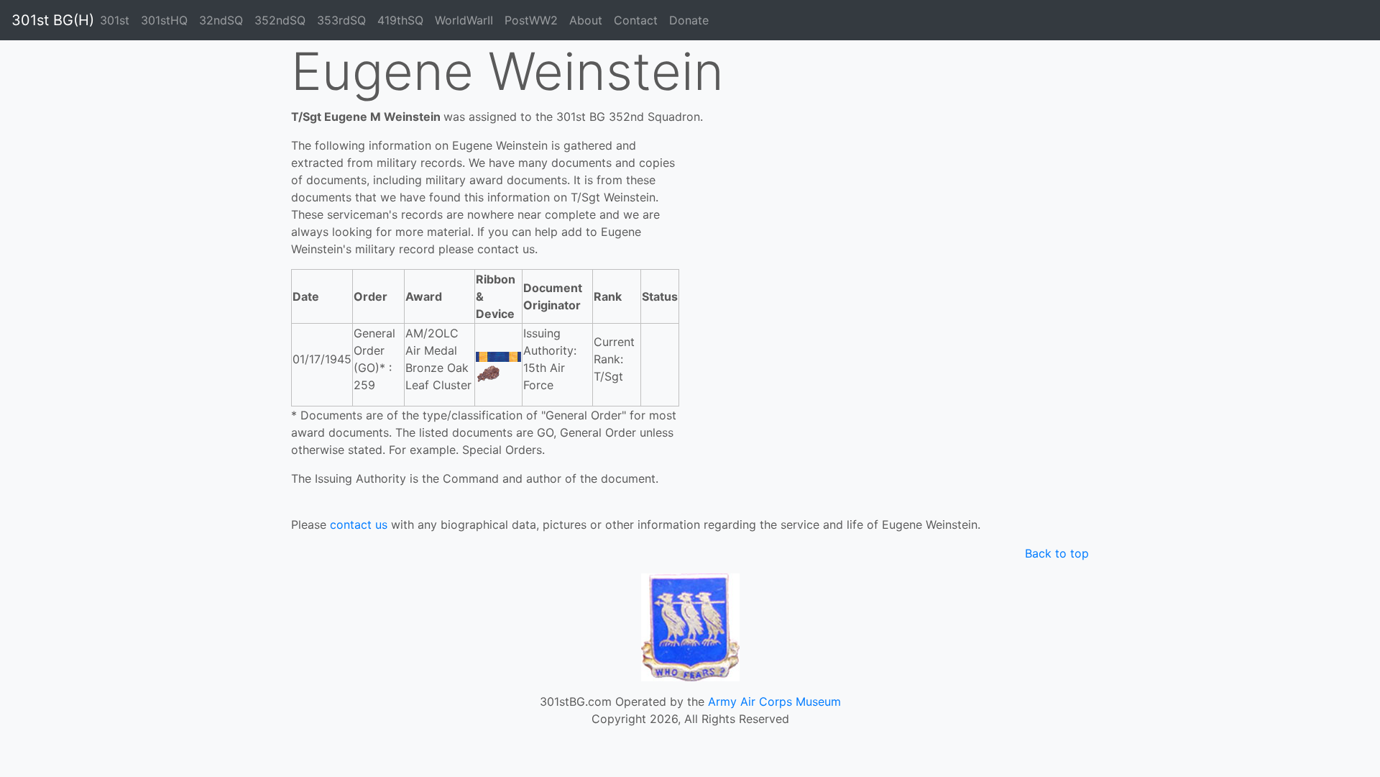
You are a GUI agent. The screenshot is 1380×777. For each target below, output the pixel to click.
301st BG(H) (53, 20)
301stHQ (164, 20)
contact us (358, 524)
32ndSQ (221, 20)
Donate (689, 20)
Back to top (1057, 553)
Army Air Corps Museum (774, 701)
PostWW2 (531, 20)
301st (114, 20)
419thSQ (400, 20)
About (585, 20)
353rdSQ (341, 20)
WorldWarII (464, 20)
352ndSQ (279, 20)
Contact (636, 20)
